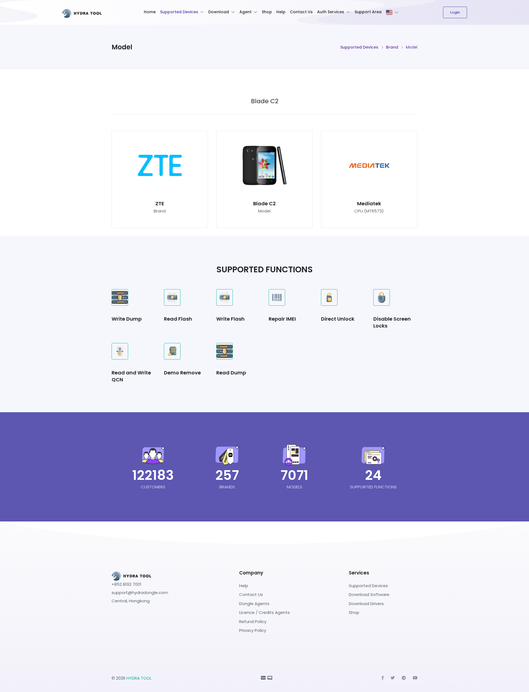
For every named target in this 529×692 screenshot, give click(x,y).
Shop (267, 12)
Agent (245, 12)
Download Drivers (366, 603)
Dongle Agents (254, 603)
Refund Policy (252, 621)
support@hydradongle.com (140, 592)
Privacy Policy (252, 630)
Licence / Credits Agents (264, 612)
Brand (392, 47)
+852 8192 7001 (126, 584)
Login (455, 12)
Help (280, 12)
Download (218, 12)
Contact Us (301, 12)
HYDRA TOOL (139, 678)
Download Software (369, 594)
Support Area (368, 12)
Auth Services (330, 12)
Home (150, 12)
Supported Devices (179, 12)
